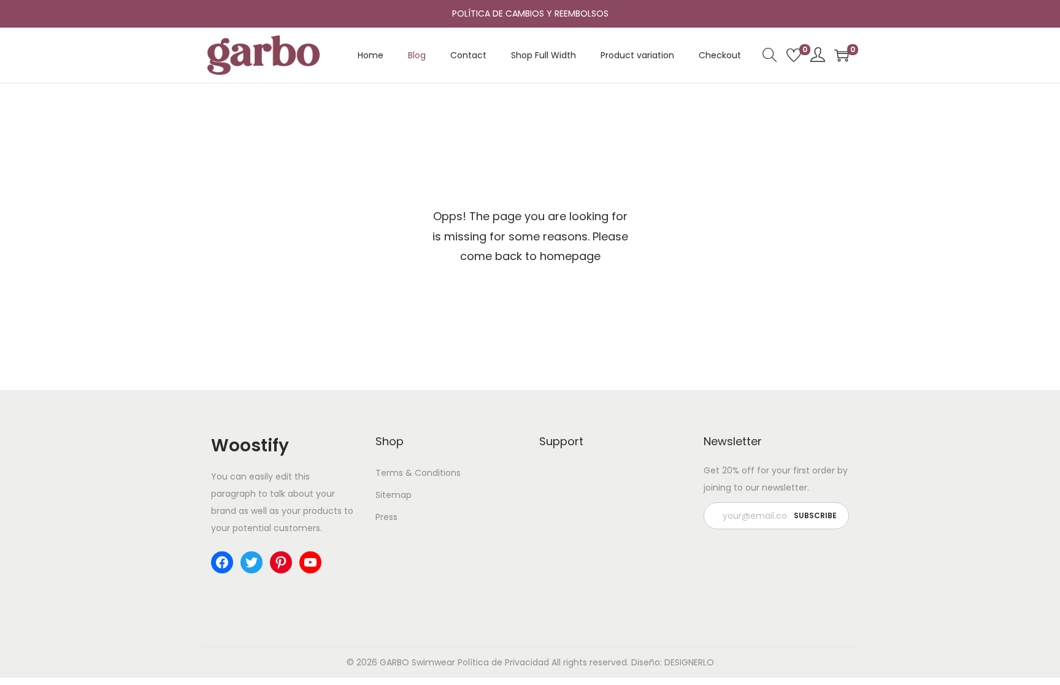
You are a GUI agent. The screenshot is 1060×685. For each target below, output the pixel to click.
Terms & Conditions (418, 473)
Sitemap (393, 495)
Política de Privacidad (503, 662)
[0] (793, 55)
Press (386, 517)
